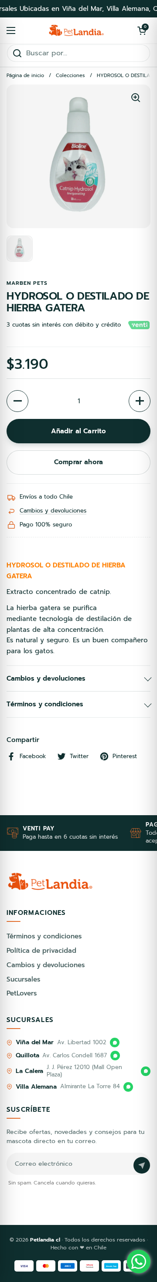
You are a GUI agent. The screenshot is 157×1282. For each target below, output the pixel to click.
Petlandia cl (46, 1240)
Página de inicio (25, 75)
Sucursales (23, 979)
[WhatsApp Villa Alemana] (128, 1087)
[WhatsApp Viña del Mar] (114, 1042)
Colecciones (70, 75)
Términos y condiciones (44, 936)
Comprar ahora (78, 462)
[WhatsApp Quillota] (115, 1055)
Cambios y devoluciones (53, 510)
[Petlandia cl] (76, 30)
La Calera (29, 1071)
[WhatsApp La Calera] (145, 1071)
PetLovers (22, 993)
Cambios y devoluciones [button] (46, 678)
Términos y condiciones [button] (45, 704)
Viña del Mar (35, 1042)
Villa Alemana (36, 1086)
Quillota (27, 1055)
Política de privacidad (41, 950)
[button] (141, 30)
